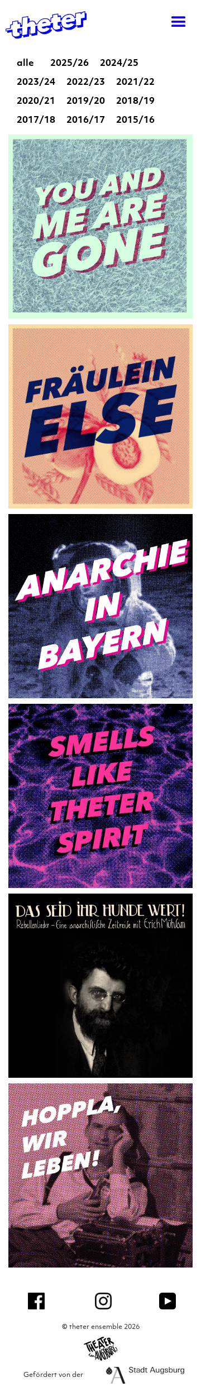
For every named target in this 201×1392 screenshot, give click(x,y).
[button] (173, 22)
